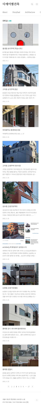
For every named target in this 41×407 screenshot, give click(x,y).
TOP (36, 400)
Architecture (30, 12)
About (5, 12)
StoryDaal (16, 12)
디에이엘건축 (11, 4)
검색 (32, 4)
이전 (8, 386)
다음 (32, 386)
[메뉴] (36, 4)
